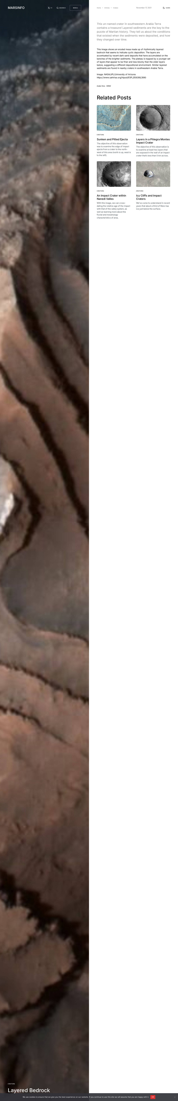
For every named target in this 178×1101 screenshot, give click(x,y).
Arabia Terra (101, 86)
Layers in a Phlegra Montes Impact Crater (153, 141)
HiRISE (108, 86)
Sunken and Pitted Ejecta (112, 139)
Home (99, 8)
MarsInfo (16, 8)
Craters (11, 1084)
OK (153, 1097)
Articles (107, 8)
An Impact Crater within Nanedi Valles (111, 197)
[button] (61, 8)
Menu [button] (75, 8)
